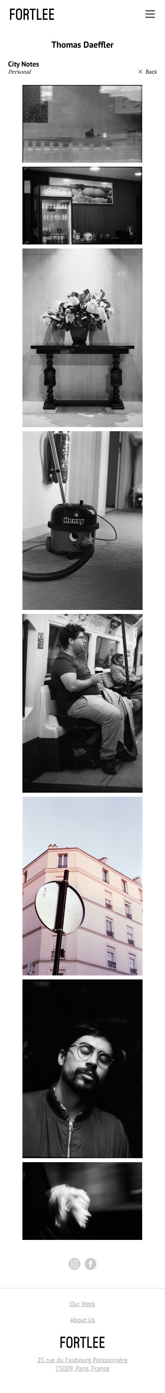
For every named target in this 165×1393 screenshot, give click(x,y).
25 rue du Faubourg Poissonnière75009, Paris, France (82, 1364)
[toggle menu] (150, 14)
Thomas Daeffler (82, 44)
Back (151, 72)
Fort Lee (32, 14)
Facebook (90, 1264)
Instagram (74, 1264)
